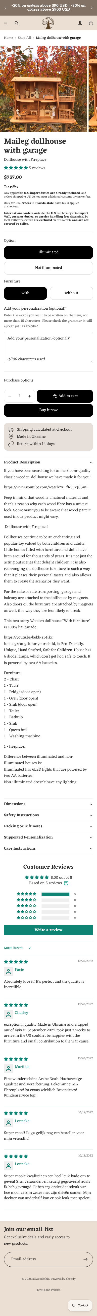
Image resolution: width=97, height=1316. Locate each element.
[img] (16, 962)
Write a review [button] (48, 930)
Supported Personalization (28, 837)
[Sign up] (85, 1259)
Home (8, 38)
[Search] (16, 23)
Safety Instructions (21, 815)
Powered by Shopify (63, 1279)
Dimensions (14, 804)
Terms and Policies (48, 1290)
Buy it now (48, 410)
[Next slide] (91, 7)
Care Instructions (20, 848)
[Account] (80, 23)
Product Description (22, 462)
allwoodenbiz (40, 1279)
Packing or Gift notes (23, 826)
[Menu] (5, 23)
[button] (16, 168)
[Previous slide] (5, 7)
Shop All (24, 38)
